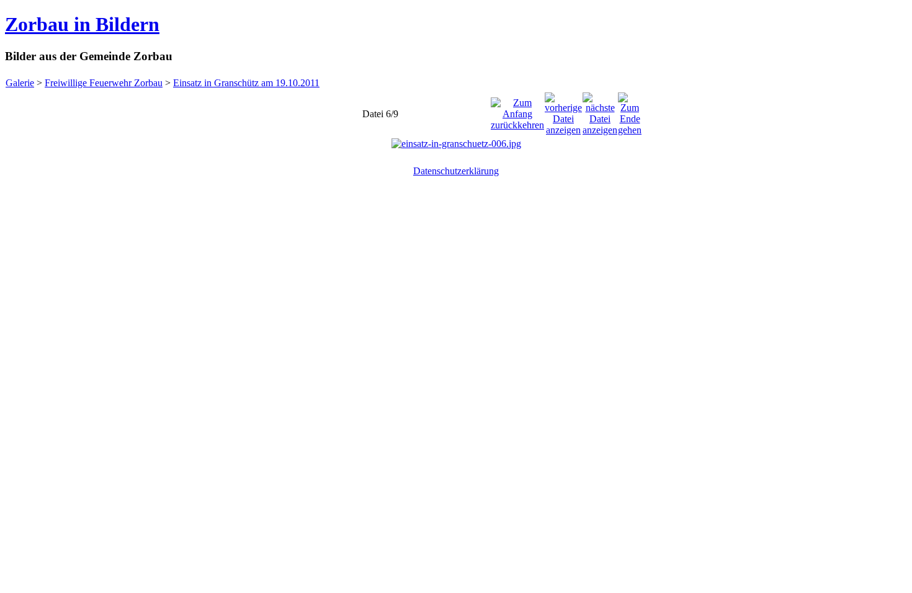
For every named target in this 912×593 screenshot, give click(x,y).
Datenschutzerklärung (456, 171)
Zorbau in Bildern (82, 24)
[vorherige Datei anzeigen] (563, 110)
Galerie (20, 83)
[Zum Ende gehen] (630, 110)
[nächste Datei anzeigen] (600, 110)
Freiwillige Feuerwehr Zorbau (104, 83)
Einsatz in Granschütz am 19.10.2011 (246, 83)
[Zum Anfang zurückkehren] (517, 110)
